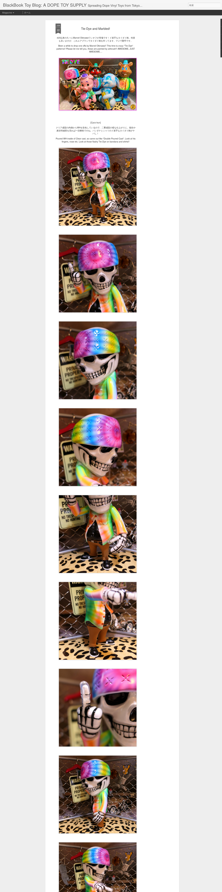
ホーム (27, 12)
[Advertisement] (152, 71)
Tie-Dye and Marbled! (95, 28)
